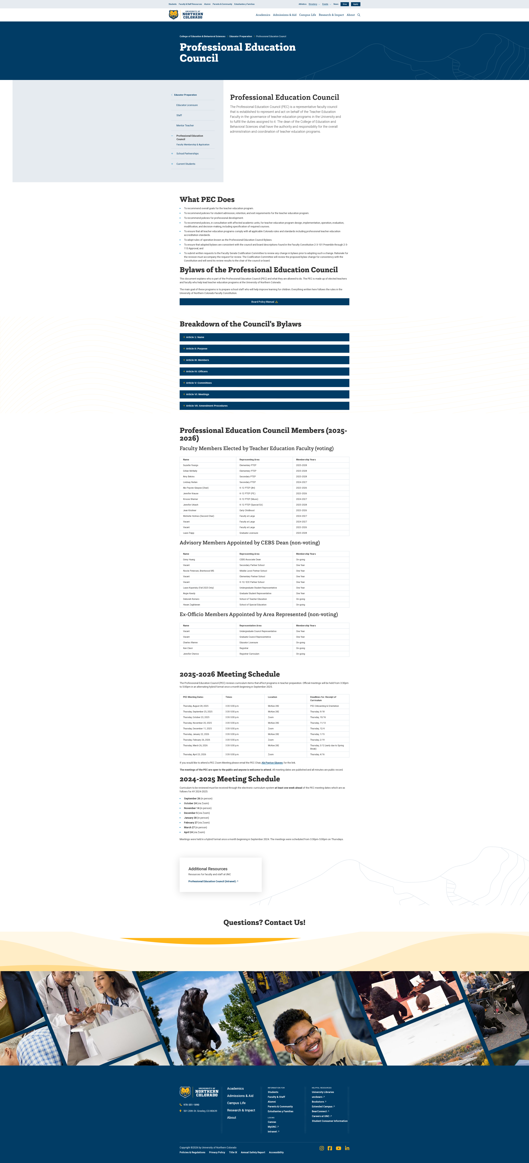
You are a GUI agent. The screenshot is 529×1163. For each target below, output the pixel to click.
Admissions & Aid (284, 14)
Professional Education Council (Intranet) (212, 881)
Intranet (272, 1131)
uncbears (317, 1096)
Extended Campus (322, 1106)
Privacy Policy (217, 1152)
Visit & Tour (219, 1073)
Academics (263, 14)
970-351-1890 (191, 1104)
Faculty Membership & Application (192, 144)
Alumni (207, 4)
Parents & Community (222, 4)
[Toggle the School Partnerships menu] (172, 153)
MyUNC (272, 1126)
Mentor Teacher (185, 125)
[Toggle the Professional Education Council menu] (172, 136)
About (351, 14)
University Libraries (323, 1092)
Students (173, 4)
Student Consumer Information (330, 1121)
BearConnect (319, 1111)
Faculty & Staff (276, 1096)
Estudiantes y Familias (244, 4)
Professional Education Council (189, 137)
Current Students (185, 163)
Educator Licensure (187, 105)
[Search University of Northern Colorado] (358, 14)
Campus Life (307, 14)
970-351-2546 (303, 958)
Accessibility (276, 1152)
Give (345, 4)
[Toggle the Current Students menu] (172, 164)
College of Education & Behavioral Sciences (202, 36)
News (336, 4)
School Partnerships (187, 153)
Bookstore (318, 1101)
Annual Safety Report (253, 1152)
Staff (179, 115)
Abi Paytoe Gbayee (272, 762)
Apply (355, 4)
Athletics (303, 4)
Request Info (246, 1073)
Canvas (272, 1121)
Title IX (233, 1152)
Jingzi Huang (200, 953)
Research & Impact (331, 14)
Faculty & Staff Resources (190, 4)
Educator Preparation (241, 36)
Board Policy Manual (262, 301)
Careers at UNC (320, 1116)
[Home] (186, 15)
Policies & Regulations (192, 1152)
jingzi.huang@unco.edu (309, 953)
